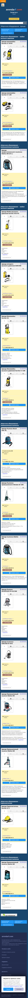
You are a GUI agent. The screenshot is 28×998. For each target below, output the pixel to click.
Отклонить (19, 989)
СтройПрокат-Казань (7, 241)
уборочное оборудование (9, 36)
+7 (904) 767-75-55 (9, 461)
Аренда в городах (6, 957)
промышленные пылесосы (10, 147)
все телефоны (8, 74)
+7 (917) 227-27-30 (9, 243)
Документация (5, 964)
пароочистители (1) (7, 33)
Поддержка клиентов (6, 967)
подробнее (4, 254)
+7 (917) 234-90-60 (9, 72)
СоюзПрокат (5, 398)
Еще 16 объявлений (10, 915)
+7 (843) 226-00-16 (9, 400)
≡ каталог (3, 1)
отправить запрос (15, 77)
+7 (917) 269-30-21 (9, 725)
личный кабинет (14, 18)
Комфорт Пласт (5, 723)
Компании (4, 954)
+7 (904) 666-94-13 (9, 347)
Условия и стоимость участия (8, 952)
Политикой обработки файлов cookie (13, 986)
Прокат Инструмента (7, 71)
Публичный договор (6, 974)
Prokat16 (4, 459)
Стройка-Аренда (6, 345)
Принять (8, 989)
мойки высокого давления (12, 37)
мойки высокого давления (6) (18, 30)
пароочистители (6, 803)
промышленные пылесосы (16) (5, 30)
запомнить (23, 41)
